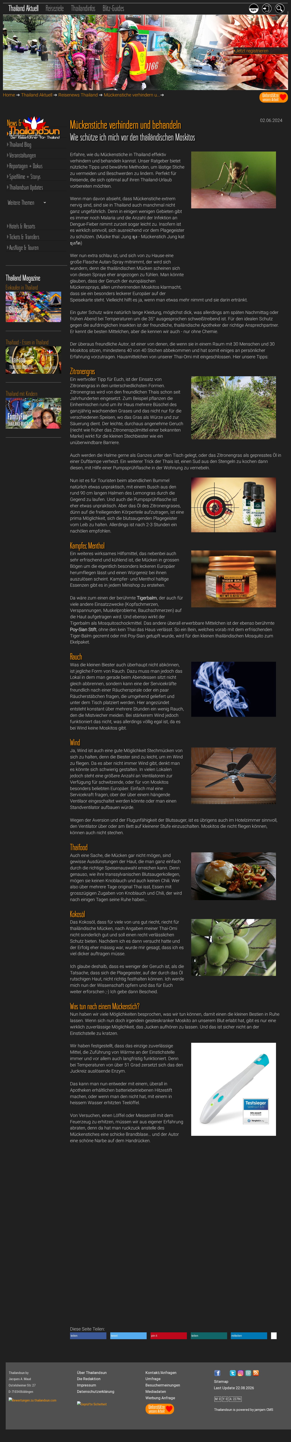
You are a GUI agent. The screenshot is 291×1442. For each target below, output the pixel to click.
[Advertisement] (233, 254)
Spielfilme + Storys (24, 176)
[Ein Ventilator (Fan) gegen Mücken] (233, 802)
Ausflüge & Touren (24, 247)
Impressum (86, 1385)
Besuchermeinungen (163, 1385)
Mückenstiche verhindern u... (132, 95)
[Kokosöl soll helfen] (233, 974)
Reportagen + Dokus (26, 166)
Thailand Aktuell (23, 8)
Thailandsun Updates (26, 187)
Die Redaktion (88, 1379)
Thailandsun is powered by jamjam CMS (243, 1410)
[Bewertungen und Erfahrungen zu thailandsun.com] (32, 1400)
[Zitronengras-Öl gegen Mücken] (233, 530)
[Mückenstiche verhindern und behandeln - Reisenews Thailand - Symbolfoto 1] (233, 207)
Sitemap (221, 1381)
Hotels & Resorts (22, 226)
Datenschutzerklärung (95, 1391)
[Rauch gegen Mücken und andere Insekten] (233, 715)
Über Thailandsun (92, 1373)
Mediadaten (156, 1391)
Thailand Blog (20, 144)
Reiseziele (55, 8)
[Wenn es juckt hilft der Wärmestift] (233, 1134)
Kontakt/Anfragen (161, 1373)
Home (9, 95)
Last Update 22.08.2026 (234, 1388)
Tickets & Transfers (24, 237)
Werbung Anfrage (160, 1398)
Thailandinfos (83, 8)
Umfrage (153, 1379)
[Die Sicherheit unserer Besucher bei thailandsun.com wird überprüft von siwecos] (92, 1404)
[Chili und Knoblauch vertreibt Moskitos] (233, 898)
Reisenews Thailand (78, 95)
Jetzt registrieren (252, 50)
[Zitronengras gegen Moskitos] (233, 437)
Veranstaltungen (22, 155)
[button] (88, 1335)
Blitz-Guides (113, 8)
